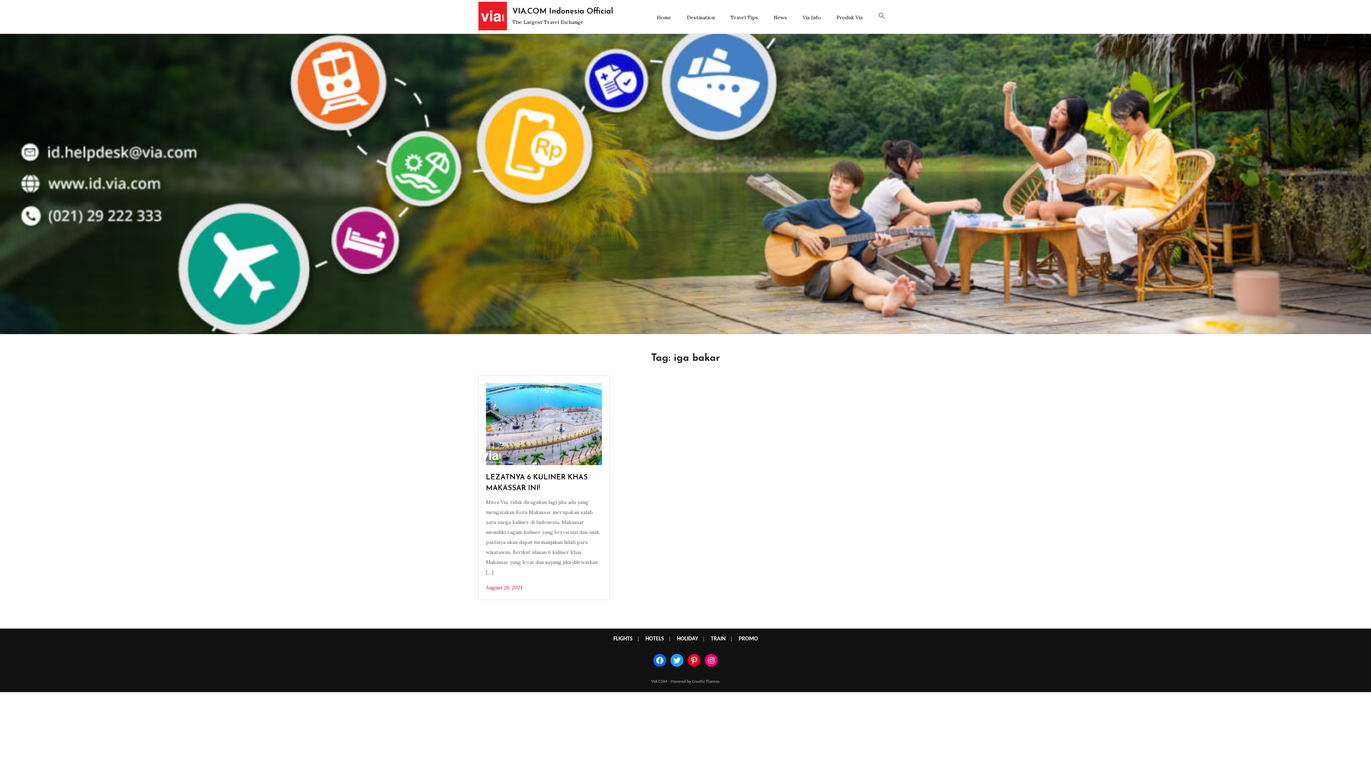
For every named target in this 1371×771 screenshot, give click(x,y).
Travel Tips (744, 17)
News (780, 17)
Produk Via (850, 17)
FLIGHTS (623, 639)
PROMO (748, 639)
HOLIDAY (687, 639)
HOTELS (655, 639)
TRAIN (718, 639)
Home (664, 17)
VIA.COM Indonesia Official (562, 11)
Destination (701, 17)
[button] (882, 17)
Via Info (812, 17)
